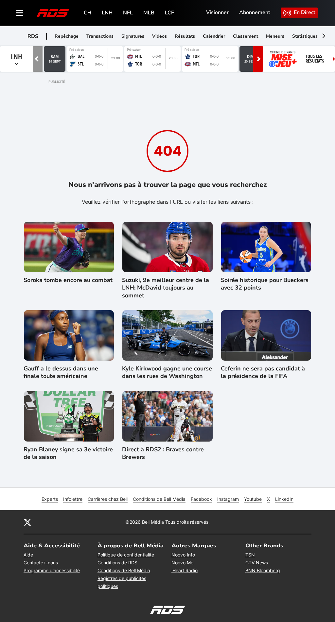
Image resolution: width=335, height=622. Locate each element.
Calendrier (214, 36)
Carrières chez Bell (108, 499)
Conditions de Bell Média (159, 499)
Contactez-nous (41, 562)
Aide (28, 554)
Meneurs (275, 36)
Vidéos (159, 36)
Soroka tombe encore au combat (68, 280)
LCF (169, 12)
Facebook (201, 499)
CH (87, 12)
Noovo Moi (182, 562)
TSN (250, 554)
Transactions (100, 36)
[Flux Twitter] (27, 522)
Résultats (185, 36)
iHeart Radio (184, 570)
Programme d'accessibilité (52, 570)
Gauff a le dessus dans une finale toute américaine (61, 372)
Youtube (253, 499)
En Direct (304, 12)
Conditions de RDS (117, 562)
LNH (107, 12)
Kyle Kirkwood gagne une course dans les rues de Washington (167, 372)
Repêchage (67, 36)
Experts (50, 499)
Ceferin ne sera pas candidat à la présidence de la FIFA (263, 372)
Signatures (132, 36)
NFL (128, 12)
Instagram (228, 499)
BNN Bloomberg (262, 570)
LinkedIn (284, 499)
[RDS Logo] (53, 13)
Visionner (217, 12)
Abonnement (254, 12)
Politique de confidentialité (125, 554)
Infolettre (72, 499)
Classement (245, 36)
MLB (148, 12)
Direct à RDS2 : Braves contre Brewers (163, 453)
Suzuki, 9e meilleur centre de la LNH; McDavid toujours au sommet (165, 287)
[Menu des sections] (19, 12)
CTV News (256, 562)
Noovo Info (183, 554)
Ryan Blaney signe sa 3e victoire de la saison (68, 453)
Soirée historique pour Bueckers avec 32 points (265, 284)
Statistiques (305, 36)
